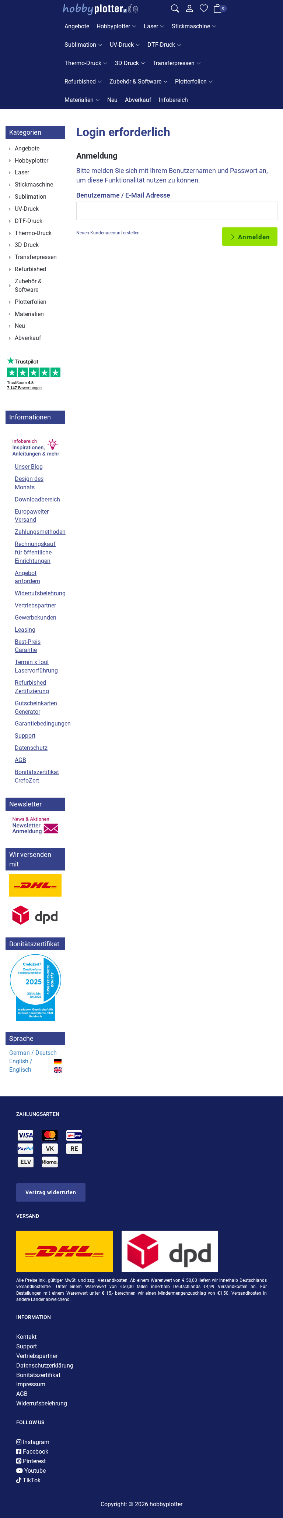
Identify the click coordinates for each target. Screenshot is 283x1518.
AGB (20, 759)
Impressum (30, 1384)
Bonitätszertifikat (38, 1375)
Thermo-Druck (82, 63)
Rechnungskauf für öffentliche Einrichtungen (35, 552)
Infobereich (173, 99)
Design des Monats (29, 483)
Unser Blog (29, 466)
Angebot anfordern (27, 577)
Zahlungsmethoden (38, 531)
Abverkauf (138, 99)
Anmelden (253, 237)
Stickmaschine (191, 26)
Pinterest (33, 1461)
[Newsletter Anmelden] (35, 826)
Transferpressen (174, 63)
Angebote (76, 26)
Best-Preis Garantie (28, 646)
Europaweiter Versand (32, 516)
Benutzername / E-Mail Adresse (123, 195)
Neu (112, 99)
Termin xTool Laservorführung (36, 666)
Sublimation (80, 44)
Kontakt (26, 1336)
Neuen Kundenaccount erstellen (108, 232)
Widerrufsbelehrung (38, 593)
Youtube (34, 1470)
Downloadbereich (37, 499)
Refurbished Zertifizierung (32, 687)
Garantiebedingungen (38, 723)
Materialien (79, 99)
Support (25, 735)
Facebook (34, 1451)
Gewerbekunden (35, 617)
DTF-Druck (161, 44)
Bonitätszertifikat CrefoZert (37, 776)
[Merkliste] (204, 10)
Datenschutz (31, 747)
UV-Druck (122, 44)
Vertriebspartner (35, 605)
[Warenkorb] (217, 10)
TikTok (31, 1480)
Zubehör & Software (135, 81)
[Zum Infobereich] (35, 443)
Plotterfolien (191, 81)
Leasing (25, 629)
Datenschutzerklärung (44, 1365)
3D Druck (127, 63)
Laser (151, 26)
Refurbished (80, 81)
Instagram (35, 1442)
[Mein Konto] (189, 10)
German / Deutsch (33, 1052)
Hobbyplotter (113, 26)
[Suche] (175, 10)
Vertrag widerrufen (50, 1192)
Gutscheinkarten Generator (36, 707)
